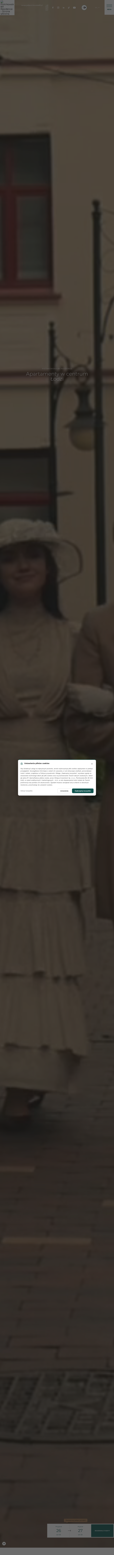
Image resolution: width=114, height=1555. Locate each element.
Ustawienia (64, 791)
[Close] (92, 764)
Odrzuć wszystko (26, 791)
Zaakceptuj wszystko (83, 791)
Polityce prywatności (47, 773)
